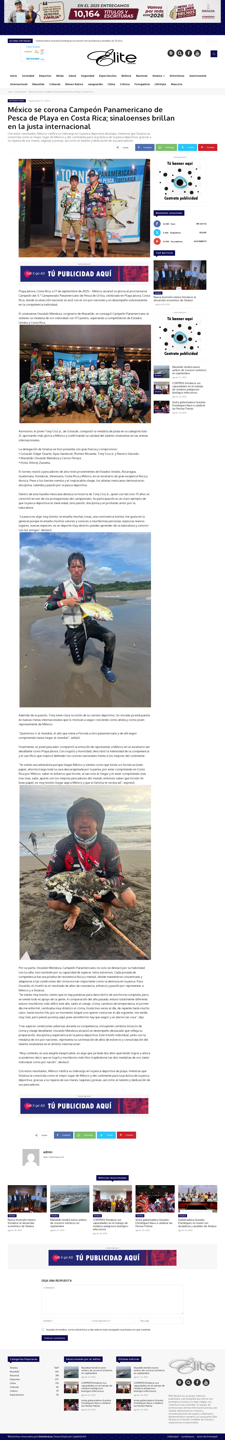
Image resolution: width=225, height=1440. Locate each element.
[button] (214, 53)
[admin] (30, 1157)
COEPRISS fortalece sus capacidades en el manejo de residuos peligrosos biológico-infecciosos (187, 387)
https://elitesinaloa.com (53, 1157)
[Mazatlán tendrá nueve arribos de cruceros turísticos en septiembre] (161, 371)
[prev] (209, 41)
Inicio (10, 92)
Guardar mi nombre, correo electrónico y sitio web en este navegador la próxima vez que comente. (98, 1329)
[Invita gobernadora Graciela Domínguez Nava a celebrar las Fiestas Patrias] (161, 407)
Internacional (20, 92)
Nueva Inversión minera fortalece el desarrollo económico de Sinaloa (73, 40)
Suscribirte (200, 241)
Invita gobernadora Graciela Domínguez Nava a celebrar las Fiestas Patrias (188, 405)
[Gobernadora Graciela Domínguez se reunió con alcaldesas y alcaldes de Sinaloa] (197, 1199)
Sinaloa (158, 293)
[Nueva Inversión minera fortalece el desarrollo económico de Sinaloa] (180, 275)
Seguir (202, 232)
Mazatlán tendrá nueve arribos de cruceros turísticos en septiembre (189, 370)
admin (47, 1152)
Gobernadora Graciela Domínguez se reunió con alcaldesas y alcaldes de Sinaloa (197, 1223)
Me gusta (201, 224)
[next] (215, 41)
